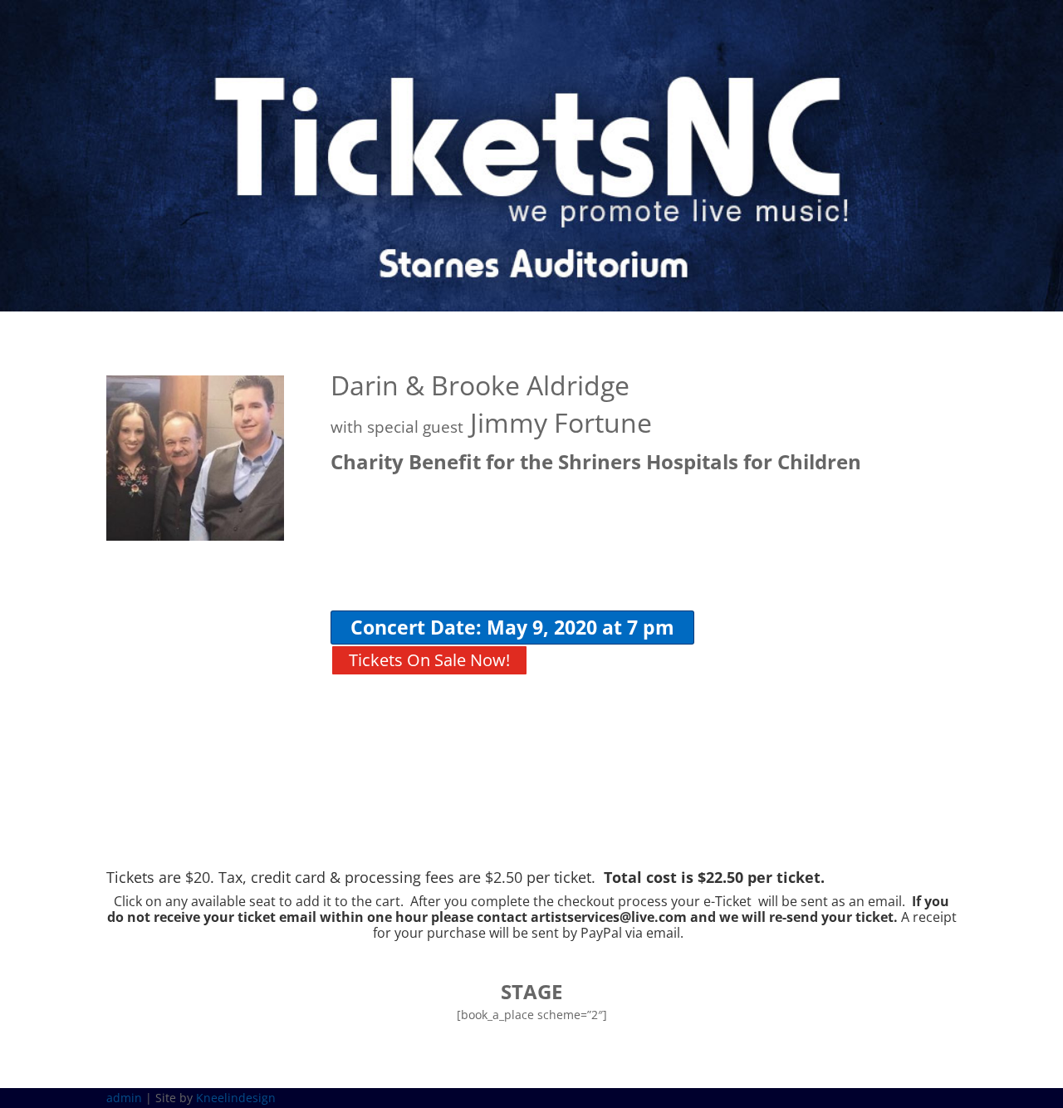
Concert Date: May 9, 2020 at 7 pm (512, 627)
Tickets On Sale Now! (429, 660)
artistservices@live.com (609, 917)
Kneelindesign (236, 1098)
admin (124, 1098)
